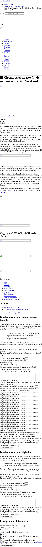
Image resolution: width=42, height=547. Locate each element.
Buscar (2, 13)
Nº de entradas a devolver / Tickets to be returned (16, 496)
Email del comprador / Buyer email (11, 360)
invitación (11, 190)
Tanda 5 (35, 536)
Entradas (7, 47)
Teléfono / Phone (5, 363)
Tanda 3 (20, 536)
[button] (21, 119)
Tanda (2, 534)
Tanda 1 (5, 536)
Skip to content (5, 1)
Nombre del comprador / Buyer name (12, 358)
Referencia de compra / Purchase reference (14, 369)
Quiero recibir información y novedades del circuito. (19, 540)
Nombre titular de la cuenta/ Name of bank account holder (19, 388)
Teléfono (3, 530)
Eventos (6, 40)
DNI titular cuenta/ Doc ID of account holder (14, 391)
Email (2, 528)
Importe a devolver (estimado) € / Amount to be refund (17, 367)
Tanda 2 (12, 536)
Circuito (6, 43)
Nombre (3, 525)
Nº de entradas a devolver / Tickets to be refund (15, 371)
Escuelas (7, 45)
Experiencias (8, 41)
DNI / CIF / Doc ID (6, 365)
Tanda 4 (28, 536)
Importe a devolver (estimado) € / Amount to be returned (18, 492)
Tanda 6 (2, 538)
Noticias (6, 49)
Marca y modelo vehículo (8, 532)
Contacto (7, 51)
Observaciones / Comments (9, 380)
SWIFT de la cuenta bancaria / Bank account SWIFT (17, 386)
